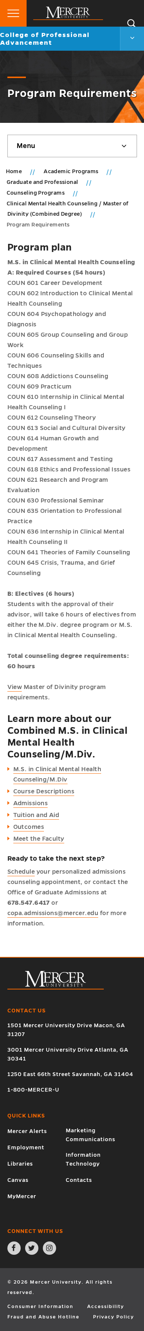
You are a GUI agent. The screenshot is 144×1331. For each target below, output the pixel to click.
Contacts (79, 1180)
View (14, 687)
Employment (25, 1147)
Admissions (30, 803)
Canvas (17, 1180)
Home (14, 171)
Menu (26, 145)
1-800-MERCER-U (33, 1090)
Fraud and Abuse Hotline (43, 1317)
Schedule (21, 871)
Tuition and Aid (36, 815)
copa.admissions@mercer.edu (53, 913)
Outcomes (28, 827)
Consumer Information (40, 1306)
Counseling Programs (36, 193)
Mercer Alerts (27, 1131)
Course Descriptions (44, 791)
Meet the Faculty (38, 839)
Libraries (20, 1164)
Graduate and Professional (43, 182)
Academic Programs (72, 171)
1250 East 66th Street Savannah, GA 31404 (70, 1074)
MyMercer (21, 1196)
